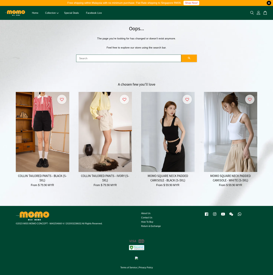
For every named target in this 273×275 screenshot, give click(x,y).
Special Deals (71, 13)
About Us (145, 213)
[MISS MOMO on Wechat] (231, 216)
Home (35, 13)
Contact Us (146, 217)
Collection (50, 13)
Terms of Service (128, 267)
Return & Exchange (151, 226)
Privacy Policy (146, 267)
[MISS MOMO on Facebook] (206, 216)
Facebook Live (94, 13)
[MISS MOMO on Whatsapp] (239, 216)
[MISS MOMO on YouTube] (223, 216)
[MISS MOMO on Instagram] (214, 216)
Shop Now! (191, 2)
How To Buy (147, 222)
